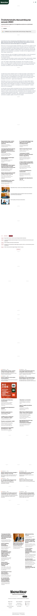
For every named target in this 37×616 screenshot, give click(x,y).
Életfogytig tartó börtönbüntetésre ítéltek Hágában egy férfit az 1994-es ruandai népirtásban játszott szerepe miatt (19, 245)
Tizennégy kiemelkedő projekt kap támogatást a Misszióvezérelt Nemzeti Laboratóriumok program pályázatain (21, 194)
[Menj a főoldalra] (4, 2)
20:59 (2, 242)
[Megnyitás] (35, 2)
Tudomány (4, 197)
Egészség (4, 191)
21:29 (2, 238)
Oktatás (4, 203)
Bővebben (18, 249)
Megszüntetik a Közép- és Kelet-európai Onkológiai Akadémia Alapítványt (21, 187)
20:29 (2, 247)
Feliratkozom (24, 596)
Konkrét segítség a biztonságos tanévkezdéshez (17, 199)
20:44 (2, 244)
